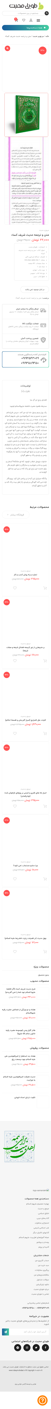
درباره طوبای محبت (41, 1289)
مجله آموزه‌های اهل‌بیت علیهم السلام (34, 1237)
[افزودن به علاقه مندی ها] (15, 588)
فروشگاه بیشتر (17, 515)
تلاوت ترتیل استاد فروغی (24, 1097)
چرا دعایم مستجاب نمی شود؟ (25, 865)
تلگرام (17, 1349)
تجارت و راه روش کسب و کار (25, 574)
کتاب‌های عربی (43, 1218)
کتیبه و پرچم (43, 1247)
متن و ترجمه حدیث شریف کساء (28, 298)
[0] (14, 21)
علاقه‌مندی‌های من (41, 1275)
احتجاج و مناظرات (42, 1223)
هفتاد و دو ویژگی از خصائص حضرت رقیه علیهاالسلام (18, 1011)
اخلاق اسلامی (43, 1213)
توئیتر (36, 1349)
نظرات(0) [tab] (25, 391)
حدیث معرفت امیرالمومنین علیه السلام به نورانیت (19, 1078)
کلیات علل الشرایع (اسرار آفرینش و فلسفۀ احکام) (25, 720)
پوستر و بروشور (42, 1242)
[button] (7, 48)
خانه (47, 36)
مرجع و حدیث (38, 36)
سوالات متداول (43, 1279)
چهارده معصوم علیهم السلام (37, 1203)
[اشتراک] (5, 1331)
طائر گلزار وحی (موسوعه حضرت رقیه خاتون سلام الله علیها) (20, 1032)
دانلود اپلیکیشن (42, 1284)
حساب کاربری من (42, 1260)
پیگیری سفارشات (42, 1270)
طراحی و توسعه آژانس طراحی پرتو (25, 1384)
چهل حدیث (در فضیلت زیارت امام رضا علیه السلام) (25, 938)
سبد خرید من (43, 1265)
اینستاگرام (26, 1349)
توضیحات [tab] (25, 386)
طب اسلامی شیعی (41, 1227)
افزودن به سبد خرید (45, 588)
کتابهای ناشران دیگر (41, 1232)
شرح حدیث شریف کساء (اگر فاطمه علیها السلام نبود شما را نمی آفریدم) (20, 990)
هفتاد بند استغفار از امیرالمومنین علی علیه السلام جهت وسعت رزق (19, 1057)
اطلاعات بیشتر (45, 806)
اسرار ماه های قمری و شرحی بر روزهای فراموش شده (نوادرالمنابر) (25, 794)
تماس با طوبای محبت (40, 1294)
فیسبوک (45, 1349)
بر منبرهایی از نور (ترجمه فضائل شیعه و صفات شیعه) (25, 649)
